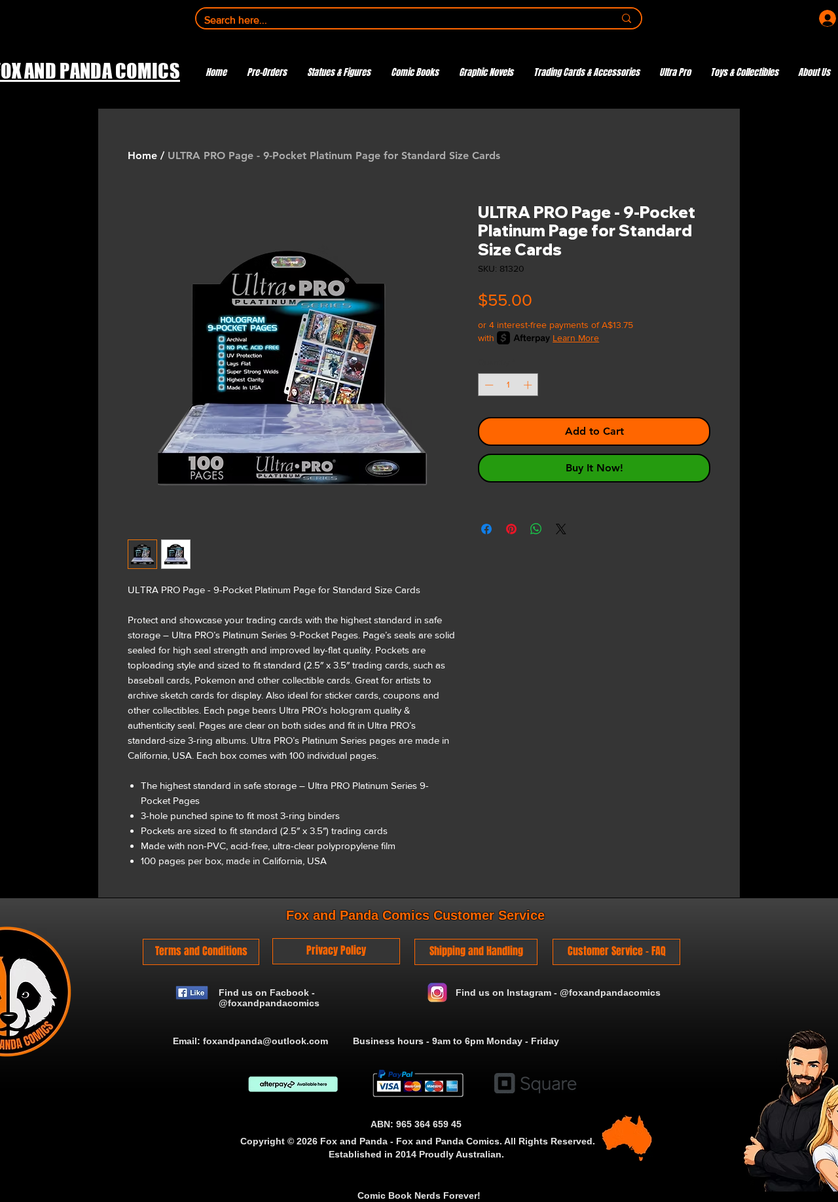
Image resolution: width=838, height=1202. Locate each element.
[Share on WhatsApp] (536, 529)
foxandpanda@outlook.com (265, 1041)
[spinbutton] (508, 385)
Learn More (576, 338)
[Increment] (529, 385)
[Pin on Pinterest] (511, 529)
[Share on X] (561, 529)
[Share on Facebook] (486, 529)
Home (142, 155)
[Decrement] (488, 385)
